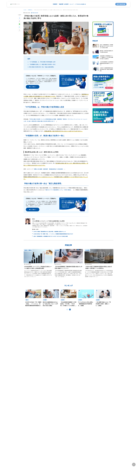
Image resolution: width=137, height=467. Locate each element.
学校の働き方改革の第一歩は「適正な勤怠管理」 (42, 67)
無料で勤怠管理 (120, 4)
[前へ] (67, 309)
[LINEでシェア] (19, 24)
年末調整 (61, 9)
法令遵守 (78, 9)
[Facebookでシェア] (19, 18)
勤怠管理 (61, 4)
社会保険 (85, 9)
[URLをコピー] (19, 30)
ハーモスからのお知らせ (80, 4)
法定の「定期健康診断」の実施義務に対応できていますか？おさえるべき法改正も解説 (50, 236)
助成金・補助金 (94, 9)
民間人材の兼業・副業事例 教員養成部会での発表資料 (48, 169)
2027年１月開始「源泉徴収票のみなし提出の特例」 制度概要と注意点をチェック (49, 231)
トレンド (71, 4)
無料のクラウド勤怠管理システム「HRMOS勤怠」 (59, 190)
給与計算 (66, 4)
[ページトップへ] (134, 464)
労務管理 (55, 4)
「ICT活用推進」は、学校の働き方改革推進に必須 (42, 62)
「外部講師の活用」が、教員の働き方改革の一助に (42, 64)
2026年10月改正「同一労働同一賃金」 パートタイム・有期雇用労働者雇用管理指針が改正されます (53, 233)
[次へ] (70, 309)
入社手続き (69, 9)
